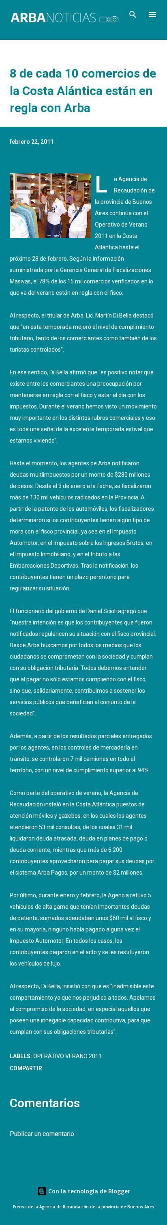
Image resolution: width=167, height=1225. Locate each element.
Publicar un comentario (42, 1134)
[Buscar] (133, 14)
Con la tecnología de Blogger (88, 1191)
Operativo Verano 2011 (67, 1056)
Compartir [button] (26, 1068)
